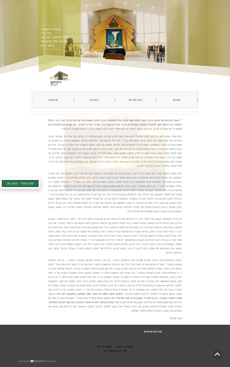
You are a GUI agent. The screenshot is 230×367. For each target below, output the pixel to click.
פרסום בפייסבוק (25, 361)
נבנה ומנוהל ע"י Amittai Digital (44, 361)
